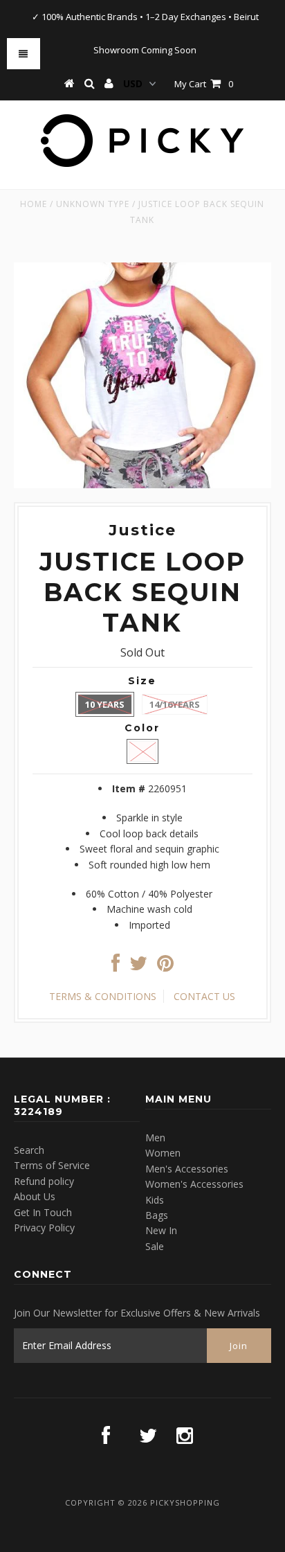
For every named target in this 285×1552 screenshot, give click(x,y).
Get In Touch (43, 1212)
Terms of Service (52, 1165)
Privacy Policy (44, 1227)
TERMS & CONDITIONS (102, 996)
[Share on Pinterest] (165, 966)
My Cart (203, 84)
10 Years (105, 704)
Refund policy (44, 1181)
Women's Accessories (194, 1183)
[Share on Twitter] (138, 966)
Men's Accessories (186, 1168)
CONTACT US (204, 996)
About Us (34, 1196)
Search (29, 1150)
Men (155, 1137)
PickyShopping (185, 1502)
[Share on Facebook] (115, 966)
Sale (154, 1246)
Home (33, 204)
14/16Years (174, 704)
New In (161, 1230)
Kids (154, 1199)
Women (163, 1152)
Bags (156, 1215)
